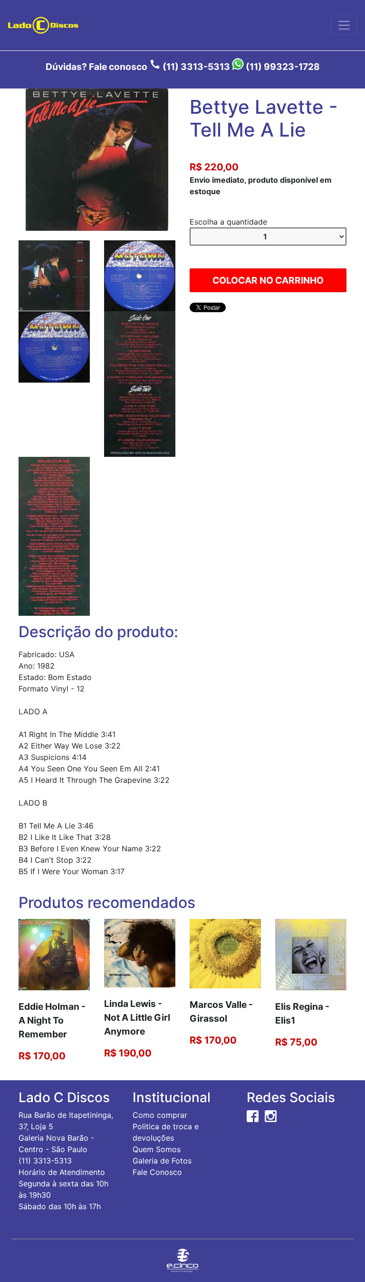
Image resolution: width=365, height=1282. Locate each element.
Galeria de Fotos (162, 1160)
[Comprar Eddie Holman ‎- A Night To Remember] (54, 954)
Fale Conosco (157, 1172)
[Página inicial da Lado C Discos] (43, 25)
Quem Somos (157, 1149)
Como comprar (160, 1115)
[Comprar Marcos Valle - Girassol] (225, 953)
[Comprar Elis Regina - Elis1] (310, 954)
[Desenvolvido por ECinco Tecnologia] (183, 1260)
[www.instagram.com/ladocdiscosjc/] (271, 1115)
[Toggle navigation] (344, 25)
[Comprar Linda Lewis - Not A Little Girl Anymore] (139, 952)
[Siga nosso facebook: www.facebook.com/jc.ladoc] (253, 1115)
